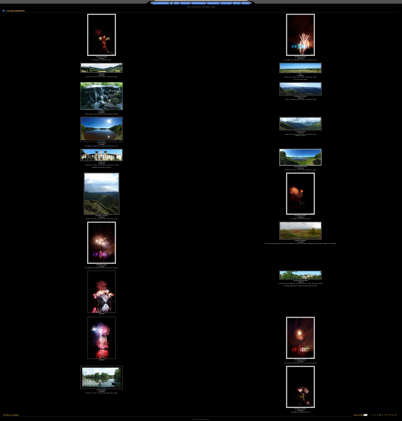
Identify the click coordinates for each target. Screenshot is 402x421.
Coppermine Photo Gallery (203, 419)
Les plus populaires (213, 3)
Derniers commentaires (198, 3)
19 (396, 415)
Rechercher (245, 3)
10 (390, 415)
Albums (176, 3)
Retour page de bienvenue (160, 3)
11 (393, 415)
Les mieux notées (226, 3)
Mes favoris (236, 3)
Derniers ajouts (185, 3)
